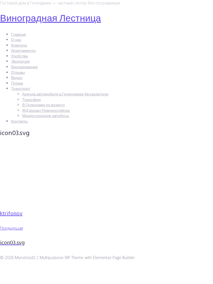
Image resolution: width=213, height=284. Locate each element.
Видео (16, 78)
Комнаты (19, 45)
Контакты (19, 121)
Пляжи (17, 83)
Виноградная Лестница (50, 19)
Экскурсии (20, 62)
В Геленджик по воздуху (43, 105)
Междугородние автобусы (45, 116)
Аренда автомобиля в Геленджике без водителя (65, 94)
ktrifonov (11, 213)
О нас (16, 40)
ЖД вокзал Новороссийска (46, 111)
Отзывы (18, 73)
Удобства (19, 56)
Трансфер (31, 100)
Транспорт (20, 89)
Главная (18, 35)
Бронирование (24, 67)
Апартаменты (23, 51)
